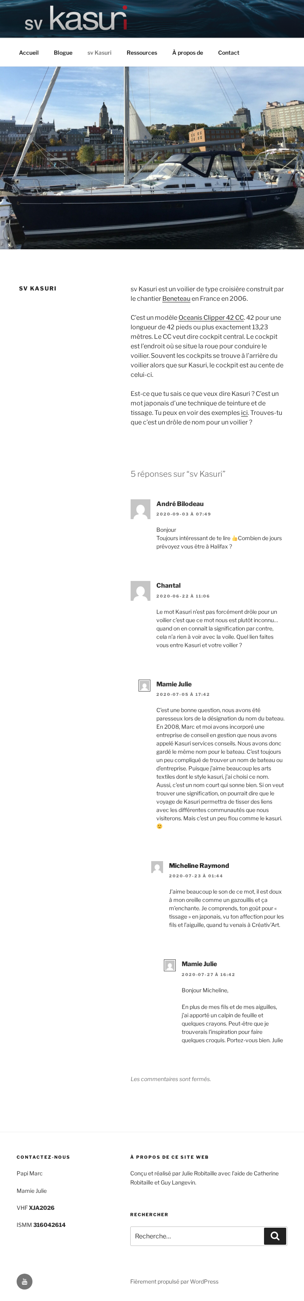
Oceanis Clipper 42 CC (211, 317)
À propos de (187, 52)
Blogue (63, 52)
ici (244, 412)
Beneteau (176, 298)
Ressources (142, 52)
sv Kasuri (99, 52)
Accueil (29, 52)
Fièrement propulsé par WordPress (174, 1281)
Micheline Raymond (199, 865)
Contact (228, 52)
